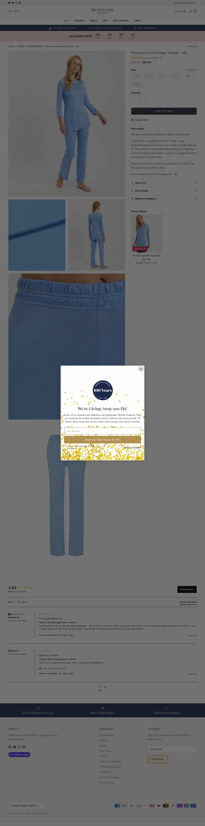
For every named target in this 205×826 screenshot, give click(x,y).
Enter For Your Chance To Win (102, 439)
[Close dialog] (141, 369)
